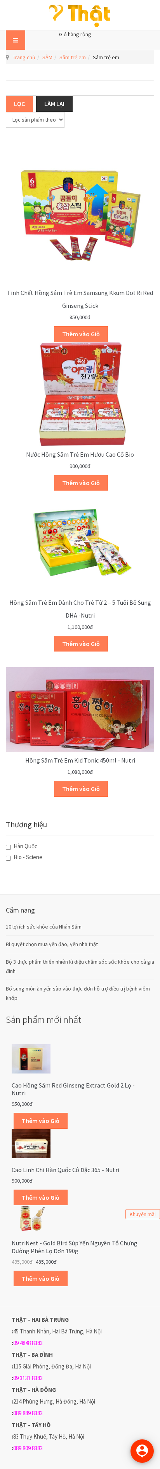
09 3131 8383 (28, 1378)
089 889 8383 (28, 1413)
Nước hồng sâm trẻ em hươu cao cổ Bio (80, 454)
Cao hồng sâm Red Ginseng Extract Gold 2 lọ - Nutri (73, 1089)
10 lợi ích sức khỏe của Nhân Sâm (44, 926)
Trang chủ (24, 57)
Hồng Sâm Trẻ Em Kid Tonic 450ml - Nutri (80, 760)
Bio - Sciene (27, 857)
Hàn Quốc (24, 846)
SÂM (47, 57)
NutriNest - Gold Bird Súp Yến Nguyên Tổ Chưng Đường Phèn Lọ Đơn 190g (74, 1247)
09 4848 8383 (28, 1343)
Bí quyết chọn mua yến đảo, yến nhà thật (52, 944)
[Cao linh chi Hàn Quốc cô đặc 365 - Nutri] (31, 1142)
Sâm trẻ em (72, 57)
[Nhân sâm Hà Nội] (80, 15)
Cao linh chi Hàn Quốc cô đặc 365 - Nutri (65, 1170)
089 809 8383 (28, 1448)
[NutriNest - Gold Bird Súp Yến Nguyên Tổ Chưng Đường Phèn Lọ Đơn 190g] (31, 1217)
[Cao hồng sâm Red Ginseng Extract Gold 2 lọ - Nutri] (31, 1058)
